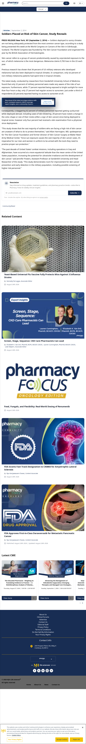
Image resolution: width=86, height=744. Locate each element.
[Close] (82, 727)
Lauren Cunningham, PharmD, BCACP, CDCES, (60, 345)
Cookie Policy (16, 735)
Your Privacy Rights (43, 634)
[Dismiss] (53, 100)
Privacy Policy (43, 627)
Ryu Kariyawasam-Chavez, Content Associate (22, 473)
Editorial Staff (43, 624)
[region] (43, 734)
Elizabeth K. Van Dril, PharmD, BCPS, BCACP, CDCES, (25, 345)
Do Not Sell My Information (43, 632)
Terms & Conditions (43, 629)
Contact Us (43, 622)
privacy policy (44, 197)
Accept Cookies (62, 739)
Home (28, 685)
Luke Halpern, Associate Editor (15, 347)
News (46, 685)
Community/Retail (9, 206)
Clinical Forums (43, 617)
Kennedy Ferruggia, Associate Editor (19, 281)
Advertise (43, 619)
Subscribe (73, 193)
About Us (43, 614)
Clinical (40, 9)
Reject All (76, 739)
